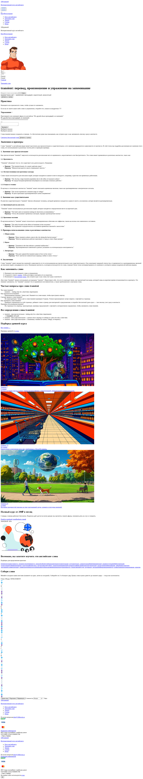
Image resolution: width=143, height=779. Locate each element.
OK (2, 777)
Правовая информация (8, 731)
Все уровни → (5, 328)
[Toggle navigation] (4, 9)
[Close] (1, 12)
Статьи (7, 22)
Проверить (5, 127)
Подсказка (13, 698)
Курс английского (11, 17)
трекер (20, 275)
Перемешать (21, 698)
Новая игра (5, 698)
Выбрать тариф (21, 519)
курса (17, 331)
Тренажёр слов (9, 18)
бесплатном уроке (20, 277)
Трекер (7, 20)
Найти (23, 93)
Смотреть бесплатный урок (10, 137)
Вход (2, 13)
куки (23, 775)
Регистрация (8, 13)
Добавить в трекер (7, 97)
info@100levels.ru (19, 717)
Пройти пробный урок (8, 519)
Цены (6, 24)
